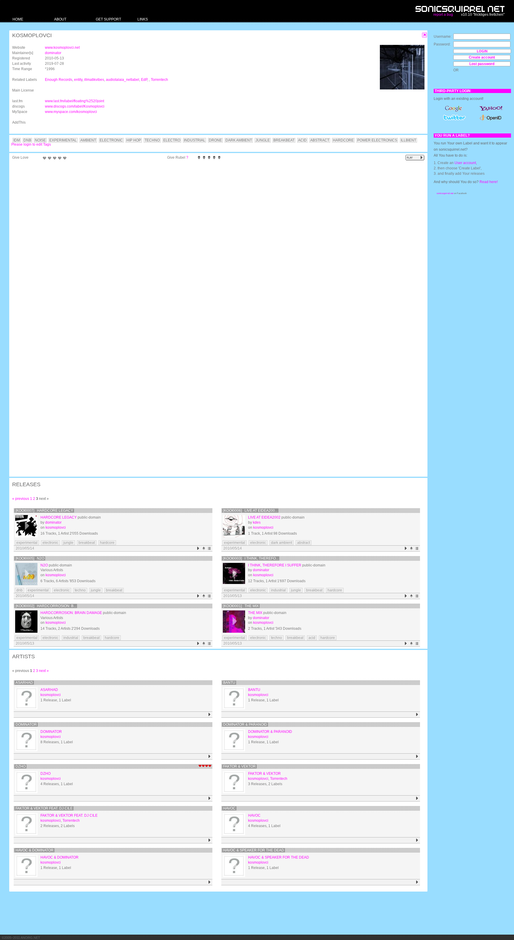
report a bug (443, 14)
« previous (20, 499)
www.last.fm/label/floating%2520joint (74, 101)
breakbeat (87, 543)
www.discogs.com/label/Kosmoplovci (74, 106)
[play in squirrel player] (26, 526)
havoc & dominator (34, 850)
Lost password (481, 64)
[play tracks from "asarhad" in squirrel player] (209, 714)
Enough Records (58, 80)
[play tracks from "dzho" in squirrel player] (209, 798)
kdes (257, 522)
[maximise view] (424, 35)
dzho (20, 766)
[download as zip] (204, 548)
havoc (229, 808)
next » (44, 671)
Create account (482, 57)
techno (80, 590)
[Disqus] (215, 240)
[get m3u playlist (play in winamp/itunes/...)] (209, 548)
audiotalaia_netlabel (122, 80)
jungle (68, 543)
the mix (255, 613)
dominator (53, 53)
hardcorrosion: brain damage (71, 613)
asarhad (24, 683)
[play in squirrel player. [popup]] (414, 157)
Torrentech (159, 80)
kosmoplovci (56, 527)
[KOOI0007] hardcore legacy (44, 510)
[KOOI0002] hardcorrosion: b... (45, 606)
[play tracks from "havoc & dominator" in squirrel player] (209, 882)
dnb (19, 590)
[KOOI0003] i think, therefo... (250, 558)
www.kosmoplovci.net (62, 47)
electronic (50, 543)
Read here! (488, 182)
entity (78, 80)
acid (311, 638)
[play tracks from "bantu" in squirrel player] (417, 714)
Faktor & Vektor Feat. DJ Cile (44, 808)
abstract (303, 543)
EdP (144, 80)
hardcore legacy (58, 517)
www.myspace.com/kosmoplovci (71, 112)
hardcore (107, 543)
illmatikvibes (94, 80)
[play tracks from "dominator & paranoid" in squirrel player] (417, 756)
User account (465, 163)
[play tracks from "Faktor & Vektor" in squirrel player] (417, 798)
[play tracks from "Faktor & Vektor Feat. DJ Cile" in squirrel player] (209, 840)
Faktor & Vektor (239, 766)
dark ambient (281, 543)
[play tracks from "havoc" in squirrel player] (417, 840)
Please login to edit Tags (31, 144)
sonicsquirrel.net (445, 193)
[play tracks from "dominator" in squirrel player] (209, 756)
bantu (229, 683)
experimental (26, 543)
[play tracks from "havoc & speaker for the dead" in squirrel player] (417, 882)
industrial (278, 590)
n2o (44, 565)
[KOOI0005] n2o (29, 558)
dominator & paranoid (245, 724)
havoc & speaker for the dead (253, 850)
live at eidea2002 (264, 517)
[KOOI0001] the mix (241, 606)
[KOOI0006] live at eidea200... (250, 510)
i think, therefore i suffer (274, 565)
